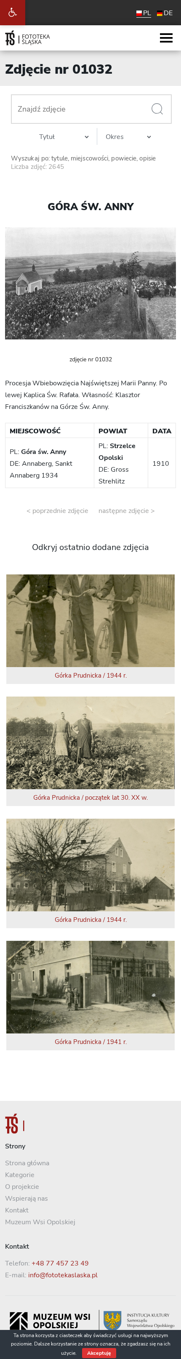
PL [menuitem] (147, 13)
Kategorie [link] (20, 1175)
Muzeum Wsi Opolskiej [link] (40, 1222)
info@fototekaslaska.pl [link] (63, 1275)
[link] (12, 12)
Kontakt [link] (17, 1210)
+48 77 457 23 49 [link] (60, 1263)
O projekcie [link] (22, 1186)
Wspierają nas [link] (26, 1198)
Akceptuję (99, 1353)
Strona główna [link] (27, 1163)
